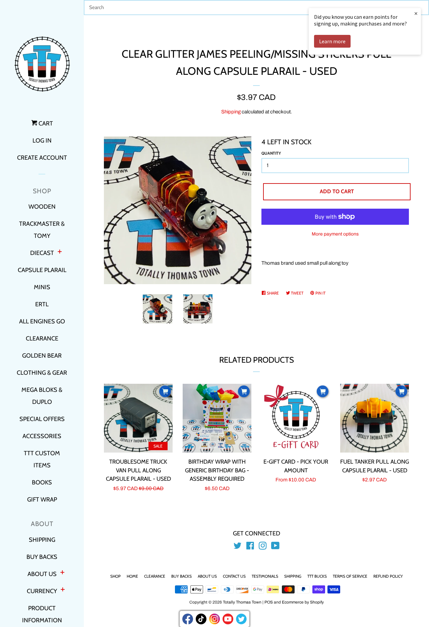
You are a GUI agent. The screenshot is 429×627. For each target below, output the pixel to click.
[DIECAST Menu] (60, 252)
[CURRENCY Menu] (63, 590)
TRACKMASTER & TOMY (42, 230)
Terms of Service (350, 576)
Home (132, 576)
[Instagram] (214, 619)
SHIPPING (42, 539)
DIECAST (42, 253)
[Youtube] (228, 619)
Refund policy (388, 576)
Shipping (231, 111)
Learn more (332, 41)
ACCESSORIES (41, 436)
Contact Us (234, 576)
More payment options (335, 234)
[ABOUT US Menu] (62, 573)
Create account (42, 157)
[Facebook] (187, 619)
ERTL (42, 304)
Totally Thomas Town (242, 602)
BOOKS (42, 482)
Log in (42, 140)
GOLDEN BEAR (42, 355)
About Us (207, 576)
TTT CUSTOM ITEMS (42, 459)
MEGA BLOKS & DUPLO (41, 396)
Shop (115, 576)
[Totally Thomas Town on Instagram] (263, 547)
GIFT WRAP (42, 499)
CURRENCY (42, 591)
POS (268, 602)
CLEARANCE (42, 338)
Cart (45, 123)
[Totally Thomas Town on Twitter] (238, 547)
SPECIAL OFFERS (42, 419)
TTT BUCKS (317, 576)
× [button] (416, 13)
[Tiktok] (201, 619)
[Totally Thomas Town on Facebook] (250, 547)
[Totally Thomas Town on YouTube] (275, 547)
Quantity (271, 153)
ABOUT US (42, 574)
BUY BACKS (41, 557)
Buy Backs (181, 576)
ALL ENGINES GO (42, 321)
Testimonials (265, 576)
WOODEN (42, 206)
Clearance (154, 576)
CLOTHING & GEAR (42, 372)
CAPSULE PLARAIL (42, 270)
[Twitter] (241, 619)
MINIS (42, 287)
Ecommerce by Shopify (303, 602)
